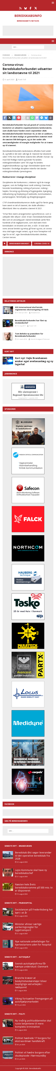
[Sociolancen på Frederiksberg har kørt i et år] (8, 912)
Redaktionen (35, 313)
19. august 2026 (22, 894)
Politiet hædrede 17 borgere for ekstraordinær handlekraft (33, 1039)
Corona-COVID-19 (41, 243)
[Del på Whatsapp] (32, 118)
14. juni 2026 (21, 1005)
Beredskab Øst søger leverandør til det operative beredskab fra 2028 (33, 855)
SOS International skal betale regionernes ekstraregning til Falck (31, 308)
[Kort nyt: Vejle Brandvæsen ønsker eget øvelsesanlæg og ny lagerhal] (8, 360)
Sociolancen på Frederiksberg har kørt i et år (34, 911)
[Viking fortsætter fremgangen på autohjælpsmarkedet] (8, 1001)
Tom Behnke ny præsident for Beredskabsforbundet (29, 334)
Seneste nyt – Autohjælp (17, 957)
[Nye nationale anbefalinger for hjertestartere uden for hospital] (8, 944)
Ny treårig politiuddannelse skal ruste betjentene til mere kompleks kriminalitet (33, 1023)
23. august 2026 (22, 862)
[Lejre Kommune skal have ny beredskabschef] (8, 872)
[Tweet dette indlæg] (9, 118)
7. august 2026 (22, 990)
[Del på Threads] (50, 118)
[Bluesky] (25, 8)
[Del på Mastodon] (37, 118)
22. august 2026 (22, 916)
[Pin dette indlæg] (18, 118)
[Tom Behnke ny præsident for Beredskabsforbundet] (8, 336)
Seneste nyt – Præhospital (18, 903)
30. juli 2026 (21, 1045)
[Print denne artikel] (28, 118)
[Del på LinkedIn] (14, 118)
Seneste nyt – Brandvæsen (18, 846)
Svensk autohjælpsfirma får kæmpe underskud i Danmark (31, 965)
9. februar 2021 (22, 313)
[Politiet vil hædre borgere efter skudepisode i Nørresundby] (8, 1055)
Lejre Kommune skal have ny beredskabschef (31, 871)
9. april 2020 (9, 79)
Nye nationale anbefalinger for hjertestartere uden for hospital (33, 943)
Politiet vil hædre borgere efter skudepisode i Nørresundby (32, 1054)
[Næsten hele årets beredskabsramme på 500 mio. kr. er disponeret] (8, 887)
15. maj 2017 (21, 326)
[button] (52, 3)
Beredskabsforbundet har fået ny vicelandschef (31, 321)
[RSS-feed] (20, 8)
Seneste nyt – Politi (15, 1014)
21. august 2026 (22, 876)
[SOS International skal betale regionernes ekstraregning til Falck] (8, 310)
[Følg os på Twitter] (35, 8)
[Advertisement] (30, 30)
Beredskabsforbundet (19, 243)
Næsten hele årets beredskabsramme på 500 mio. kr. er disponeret (34, 887)
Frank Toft (22, 79)
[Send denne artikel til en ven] (23, 118)
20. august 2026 (22, 948)
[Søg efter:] (28, 47)
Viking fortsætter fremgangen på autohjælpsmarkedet (33, 1000)
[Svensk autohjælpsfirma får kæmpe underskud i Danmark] (8, 966)
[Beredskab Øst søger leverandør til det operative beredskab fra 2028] (8, 855)
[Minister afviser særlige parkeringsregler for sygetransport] (8, 926)
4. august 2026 (22, 1030)
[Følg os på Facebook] (30, 8)
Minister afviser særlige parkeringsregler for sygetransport (28, 927)
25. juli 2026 (21, 1059)
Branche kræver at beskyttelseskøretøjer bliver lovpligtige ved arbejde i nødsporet (31, 982)
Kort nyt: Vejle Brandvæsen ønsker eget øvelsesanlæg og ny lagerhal (34, 361)
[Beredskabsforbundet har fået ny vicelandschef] (8, 323)
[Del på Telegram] (41, 118)
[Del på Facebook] (5, 118)
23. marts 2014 (22, 339)
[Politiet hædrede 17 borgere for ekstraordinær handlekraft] (8, 1040)
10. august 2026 (22, 970)
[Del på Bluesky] (46, 118)
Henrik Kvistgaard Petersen (40, 339)
